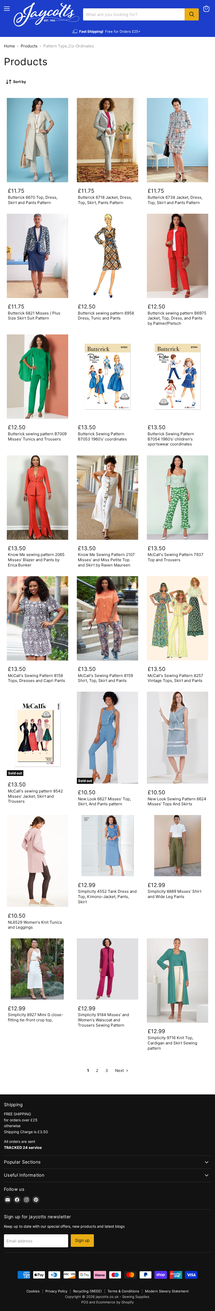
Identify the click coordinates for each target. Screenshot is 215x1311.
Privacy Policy (56, 1291)
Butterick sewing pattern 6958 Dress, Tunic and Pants (106, 316)
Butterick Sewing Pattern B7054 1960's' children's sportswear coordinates (171, 439)
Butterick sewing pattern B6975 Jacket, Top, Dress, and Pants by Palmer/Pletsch (177, 318)
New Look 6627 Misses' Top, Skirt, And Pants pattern (104, 801)
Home (9, 46)
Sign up (82, 1240)
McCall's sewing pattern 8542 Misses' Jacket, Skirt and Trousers (35, 796)
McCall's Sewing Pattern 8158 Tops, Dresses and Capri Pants (36, 678)
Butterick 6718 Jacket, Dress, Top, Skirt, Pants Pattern (105, 200)
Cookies (33, 1291)
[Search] (192, 14)
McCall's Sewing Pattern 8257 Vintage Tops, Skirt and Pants (175, 678)
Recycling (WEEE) (87, 1291)
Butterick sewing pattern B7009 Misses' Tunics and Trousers (37, 436)
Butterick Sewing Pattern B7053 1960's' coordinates (102, 436)
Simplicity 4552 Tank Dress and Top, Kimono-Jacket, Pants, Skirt (107, 896)
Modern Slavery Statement (167, 1291)
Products (29, 46)
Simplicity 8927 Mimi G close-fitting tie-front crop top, (35, 1017)
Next (120, 1070)
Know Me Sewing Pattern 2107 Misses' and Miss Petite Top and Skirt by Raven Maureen (106, 559)
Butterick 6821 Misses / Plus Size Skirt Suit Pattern (34, 316)
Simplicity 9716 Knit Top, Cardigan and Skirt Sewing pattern (172, 1042)
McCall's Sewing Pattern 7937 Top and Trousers (175, 557)
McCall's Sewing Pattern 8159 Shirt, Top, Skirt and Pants (105, 678)
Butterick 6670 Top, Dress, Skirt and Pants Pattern (32, 200)
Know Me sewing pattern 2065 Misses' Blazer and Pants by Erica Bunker (36, 559)
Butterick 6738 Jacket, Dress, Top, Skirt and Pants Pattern (175, 200)
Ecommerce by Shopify (115, 1302)
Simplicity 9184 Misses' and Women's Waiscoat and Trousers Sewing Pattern (103, 1019)
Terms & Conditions (123, 1291)
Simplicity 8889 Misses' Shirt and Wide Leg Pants (174, 894)
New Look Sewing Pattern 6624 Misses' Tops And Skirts (177, 801)
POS (84, 1302)
